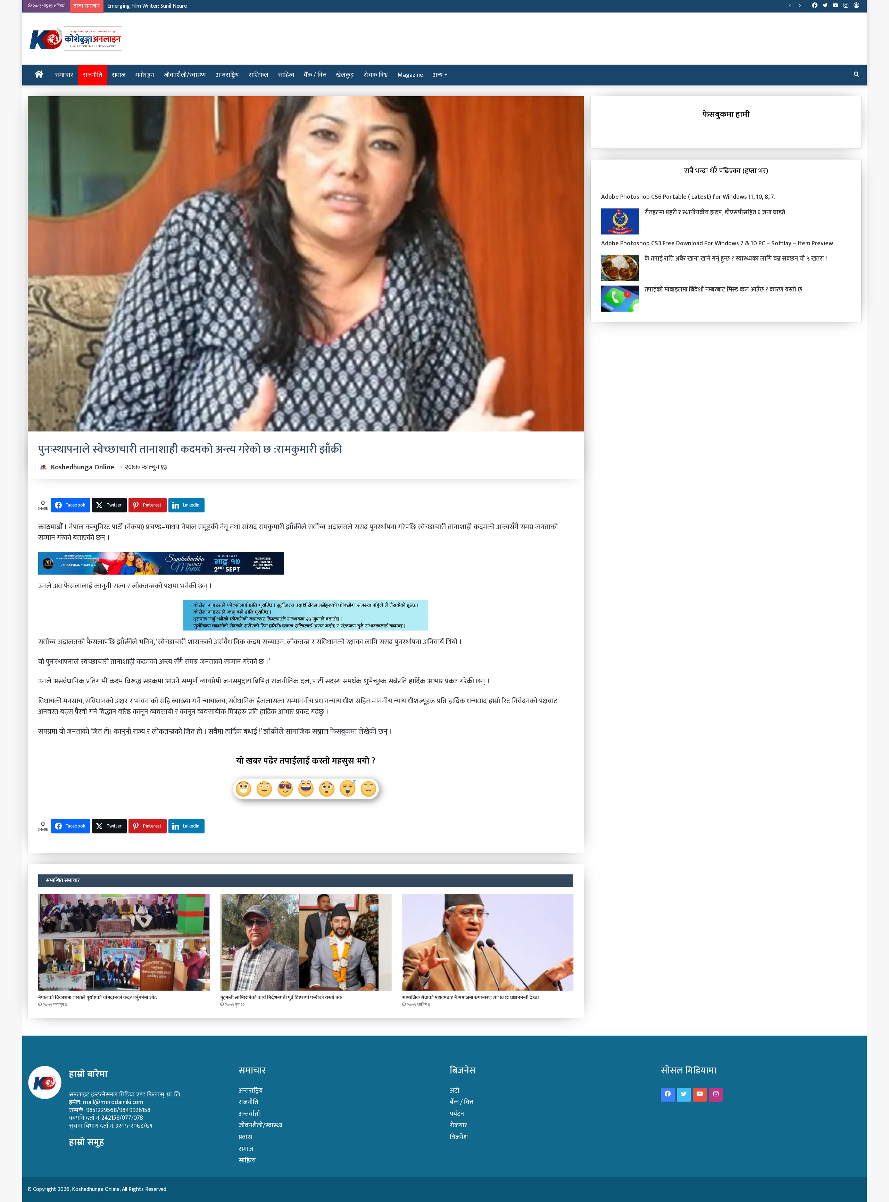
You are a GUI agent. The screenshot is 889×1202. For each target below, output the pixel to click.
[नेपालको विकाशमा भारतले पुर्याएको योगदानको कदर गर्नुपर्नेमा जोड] (124, 942)
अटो (454, 1090)
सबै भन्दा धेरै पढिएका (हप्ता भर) (726, 171)
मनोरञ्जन (144, 75)
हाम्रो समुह (86, 1142)
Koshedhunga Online (82, 467)
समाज (119, 75)
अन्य (438, 75)
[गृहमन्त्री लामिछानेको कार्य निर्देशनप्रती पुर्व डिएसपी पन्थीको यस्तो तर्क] (306, 942)
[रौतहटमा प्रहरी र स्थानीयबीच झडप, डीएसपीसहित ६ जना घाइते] (620, 221)
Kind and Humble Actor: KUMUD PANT (151, 6)
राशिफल (258, 75)
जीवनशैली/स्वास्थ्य (185, 75)
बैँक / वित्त (315, 75)
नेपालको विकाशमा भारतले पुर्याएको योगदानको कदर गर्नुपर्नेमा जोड (97, 998)
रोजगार (458, 1125)
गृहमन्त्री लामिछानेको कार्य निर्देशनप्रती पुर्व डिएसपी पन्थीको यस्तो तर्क (281, 998)
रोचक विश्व (376, 75)
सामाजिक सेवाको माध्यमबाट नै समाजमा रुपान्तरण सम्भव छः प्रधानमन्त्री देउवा (470, 998)
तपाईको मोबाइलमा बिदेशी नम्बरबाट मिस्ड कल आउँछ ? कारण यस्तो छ (723, 290)
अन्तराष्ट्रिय (227, 75)
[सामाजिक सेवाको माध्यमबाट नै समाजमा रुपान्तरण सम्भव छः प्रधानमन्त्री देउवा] (488, 942)
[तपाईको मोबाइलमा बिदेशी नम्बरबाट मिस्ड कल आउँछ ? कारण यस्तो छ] (620, 299)
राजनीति (92, 75)
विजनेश (459, 1137)
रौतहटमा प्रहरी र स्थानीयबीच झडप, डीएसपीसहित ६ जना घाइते (715, 212)
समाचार (64, 75)
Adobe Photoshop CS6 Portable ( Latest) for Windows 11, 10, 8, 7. (688, 197)
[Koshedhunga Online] (74, 38)
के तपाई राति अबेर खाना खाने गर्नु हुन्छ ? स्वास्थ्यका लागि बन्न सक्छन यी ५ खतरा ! (736, 259)
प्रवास (245, 1137)
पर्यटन (457, 1114)
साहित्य (286, 75)
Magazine (410, 75)
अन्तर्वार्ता (249, 1114)
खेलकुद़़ (345, 75)
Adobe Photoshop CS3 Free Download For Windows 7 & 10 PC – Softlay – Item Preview (717, 243)
